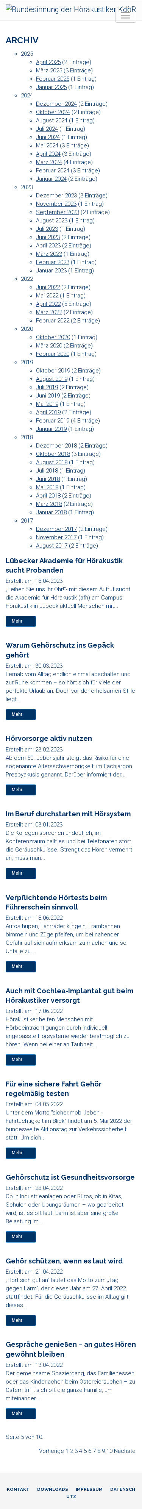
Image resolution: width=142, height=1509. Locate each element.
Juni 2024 (48, 137)
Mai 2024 (47, 145)
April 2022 (48, 304)
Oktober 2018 (53, 454)
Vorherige (51, 1451)
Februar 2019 (52, 420)
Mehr (17, 621)
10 (109, 1451)
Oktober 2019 (53, 370)
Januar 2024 (51, 178)
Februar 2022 (52, 320)
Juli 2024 (47, 128)
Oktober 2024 (53, 112)
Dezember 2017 (56, 529)
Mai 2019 (47, 404)
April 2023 (48, 245)
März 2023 (49, 253)
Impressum (89, 1489)
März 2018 (49, 504)
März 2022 (49, 312)
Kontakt (18, 1489)
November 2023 (56, 203)
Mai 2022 (47, 295)
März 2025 (49, 70)
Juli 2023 (47, 228)
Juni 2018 (48, 479)
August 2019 (51, 379)
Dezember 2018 (56, 445)
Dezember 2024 (56, 103)
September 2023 (57, 212)
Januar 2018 (51, 512)
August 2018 (51, 462)
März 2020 (49, 345)
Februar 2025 (52, 78)
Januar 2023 (51, 270)
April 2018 (48, 495)
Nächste (125, 1451)
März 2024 (49, 162)
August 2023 (51, 220)
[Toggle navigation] (125, 15)
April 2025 (48, 62)
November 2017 (56, 537)
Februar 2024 (52, 170)
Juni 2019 (48, 395)
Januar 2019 (51, 429)
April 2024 (48, 153)
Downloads (52, 1489)
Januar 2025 (51, 87)
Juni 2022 (48, 287)
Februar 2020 (52, 354)
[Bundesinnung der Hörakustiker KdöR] (71, 9)
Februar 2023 (52, 262)
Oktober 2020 (53, 337)
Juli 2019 (47, 387)
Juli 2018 (47, 470)
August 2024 (51, 120)
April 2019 (48, 412)
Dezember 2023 (56, 195)
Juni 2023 (48, 237)
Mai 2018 (47, 487)
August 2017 (51, 545)
